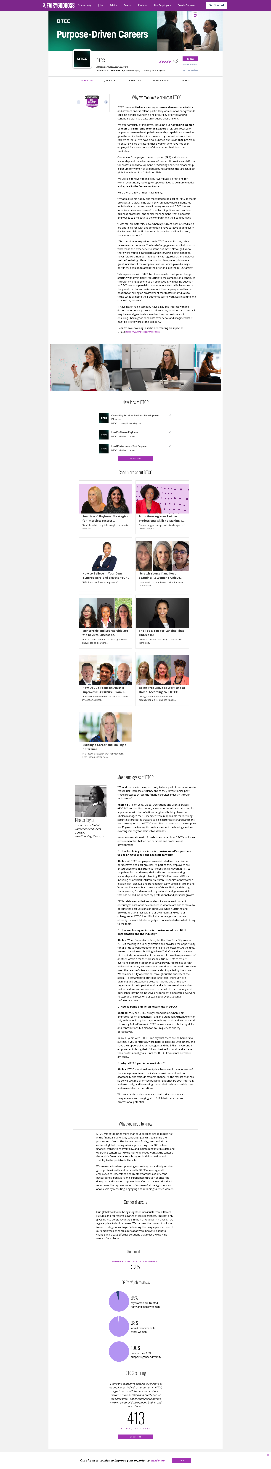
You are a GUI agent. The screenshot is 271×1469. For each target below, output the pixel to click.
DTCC (114, 423)
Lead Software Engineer (124, 432)
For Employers (162, 5)
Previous (78, 102)
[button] (190, 58)
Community (84, 5)
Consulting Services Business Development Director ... (135, 417)
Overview (87, 80)
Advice (113, 5)
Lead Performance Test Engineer (129, 446)
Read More (157, 1460)
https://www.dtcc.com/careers (112, 66)
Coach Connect (186, 5)
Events (128, 5)
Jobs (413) (111, 80)
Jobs (100, 5)
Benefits (135, 80)
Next (106, 102)
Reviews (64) (161, 80)
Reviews (143, 5)
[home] (59, 5)
